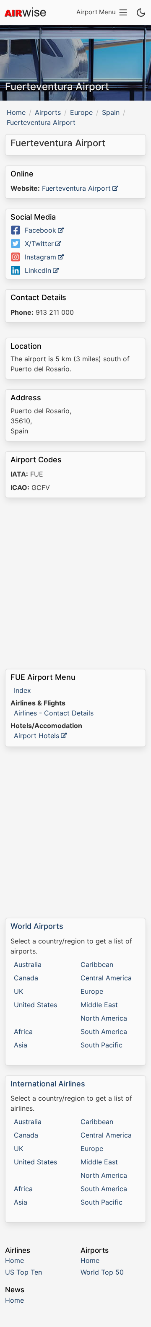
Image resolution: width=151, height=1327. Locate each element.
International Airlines (47, 1083)
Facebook (40, 230)
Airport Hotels (36, 735)
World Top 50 (102, 1272)
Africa (23, 1031)
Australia (28, 964)
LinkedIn (38, 270)
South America (104, 1031)
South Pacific (101, 1045)
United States (35, 1004)
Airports (48, 112)
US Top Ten (23, 1272)
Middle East (99, 1004)
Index (22, 690)
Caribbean (97, 964)
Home (16, 112)
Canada (26, 978)
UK (18, 991)
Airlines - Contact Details (54, 713)
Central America (106, 978)
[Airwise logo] (25, 12)
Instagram (40, 257)
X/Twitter (39, 243)
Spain (111, 112)
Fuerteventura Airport (76, 188)
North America (104, 1018)
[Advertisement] (75, 583)
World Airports (36, 926)
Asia (20, 1045)
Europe (81, 112)
